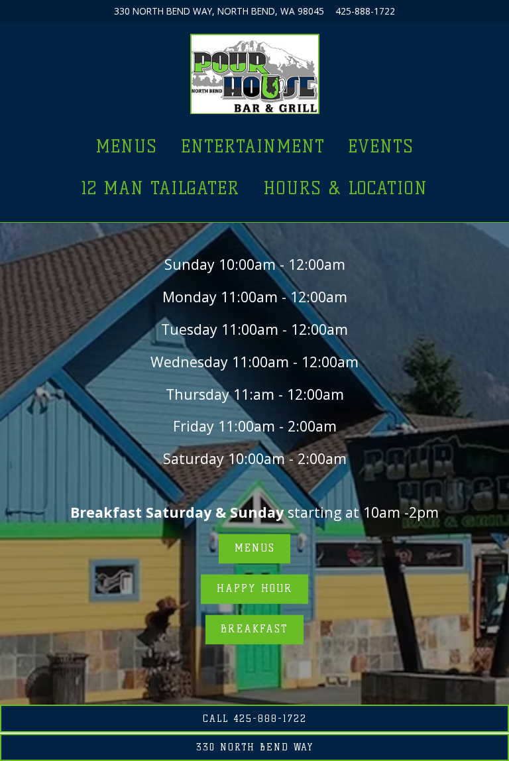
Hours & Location (345, 188)
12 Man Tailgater (160, 188)
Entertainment (253, 146)
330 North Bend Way (254, 747)
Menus (126, 146)
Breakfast (254, 629)
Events (381, 146)
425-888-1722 (365, 11)
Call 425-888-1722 (255, 718)
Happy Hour (255, 589)
